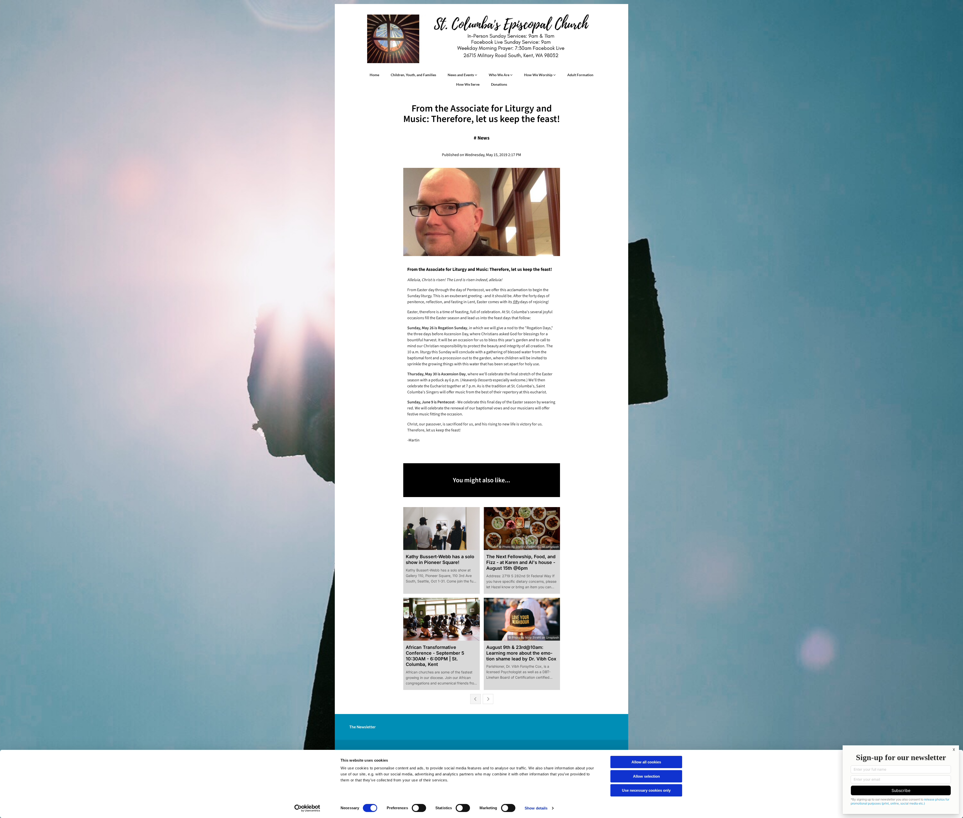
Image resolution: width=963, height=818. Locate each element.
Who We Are (499, 75)
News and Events (461, 75)
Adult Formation (580, 75)
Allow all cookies (646, 762)
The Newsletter (362, 727)
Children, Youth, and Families (413, 75)
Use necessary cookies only (646, 790)
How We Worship (538, 75)
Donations (499, 84)
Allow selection (646, 776)
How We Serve (467, 84)
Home (374, 75)
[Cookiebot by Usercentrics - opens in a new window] (307, 808)
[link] (462, 75)
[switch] (419, 808)
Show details (536, 808)
